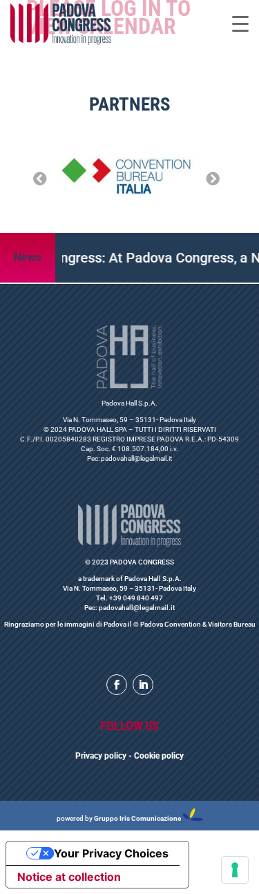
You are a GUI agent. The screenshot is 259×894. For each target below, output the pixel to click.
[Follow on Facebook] (116, 684)
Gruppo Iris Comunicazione (137, 818)
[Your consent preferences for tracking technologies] (235, 870)
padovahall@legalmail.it (136, 458)
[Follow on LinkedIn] (143, 684)
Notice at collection (69, 877)
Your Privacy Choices (111, 853)
